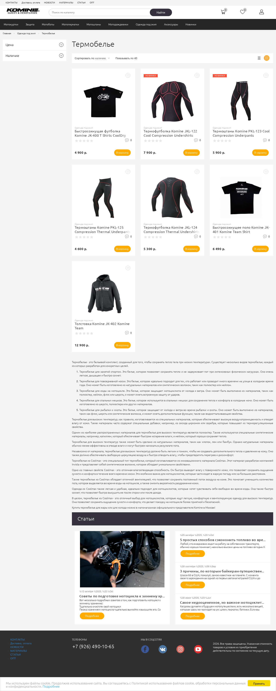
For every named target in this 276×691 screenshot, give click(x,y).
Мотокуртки (11, 24)
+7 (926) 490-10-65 (93, 646)
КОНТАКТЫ (11, 2)
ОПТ (92, 2)
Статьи (86, 518)
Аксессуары (171, 24)
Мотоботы (48, 24)
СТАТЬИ (81, 2)
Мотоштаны (94, 24)
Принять (259, 683)
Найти (161, 12)
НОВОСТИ (49, 2)
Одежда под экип (146, 24)
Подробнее (51, 686)
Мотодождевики (118, 24)
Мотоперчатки (70, 24)
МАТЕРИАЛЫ (66, 2)
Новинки (191, 24)
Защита (30, 24)
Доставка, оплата (31, 2)
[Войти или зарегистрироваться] (261, 13)
